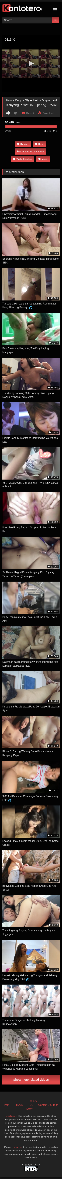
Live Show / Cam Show (32, 151)
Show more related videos (31, 1079)
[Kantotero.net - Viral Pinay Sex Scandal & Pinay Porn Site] (25, 8)
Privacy (18, 1105)
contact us (17, 1147)
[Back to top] (52, 1169)
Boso (40, 144)
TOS (30, 1105)
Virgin (44, 159)
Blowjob (24, 144)
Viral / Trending (24, 159)
